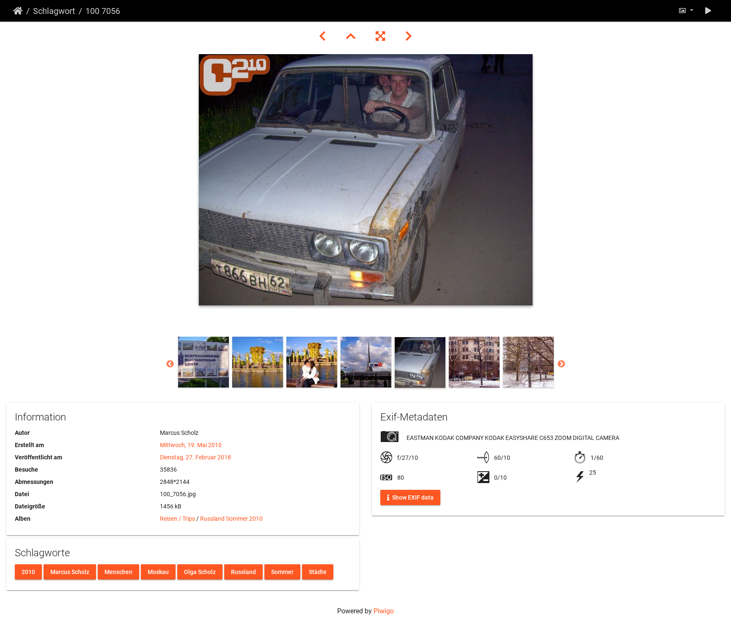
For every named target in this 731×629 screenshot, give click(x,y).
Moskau (158, 571)
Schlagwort (54, 11)
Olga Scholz (200, 571)
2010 (28, 571)
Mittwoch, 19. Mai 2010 (191, 445)
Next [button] (561, 364)
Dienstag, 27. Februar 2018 (195, 457)
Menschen (118, 571)
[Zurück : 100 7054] (322, 36)
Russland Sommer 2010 (231, 518)
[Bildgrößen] (686, 10)
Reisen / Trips (177, 518)
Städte (318, 571)
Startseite (18, 11)
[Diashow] (708, 10)
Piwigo (384, 611)
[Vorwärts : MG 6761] (408, 36)
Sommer (282, 571)
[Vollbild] (380, 36)
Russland (243, 571)
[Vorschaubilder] (351, 36)
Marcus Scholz (69, 571)
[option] (203, 362)
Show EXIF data (412, 497)
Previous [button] (170, 364)
